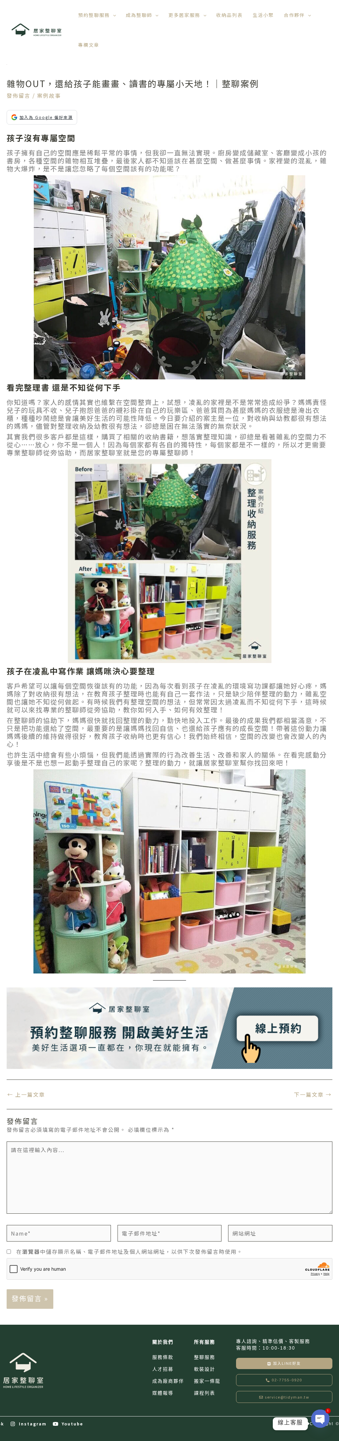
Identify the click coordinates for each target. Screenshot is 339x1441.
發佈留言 (18, 95)
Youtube (72, 1423)
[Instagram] (13, 1423)
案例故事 (49, 95)
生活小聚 (263, 15)
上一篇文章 (26, 1094)
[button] (113, 15)
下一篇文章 (313, 1094)
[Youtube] (55, 1423)
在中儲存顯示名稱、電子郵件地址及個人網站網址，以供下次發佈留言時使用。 (129, 1251)
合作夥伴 (294, 15)
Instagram (33, 1423)
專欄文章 (88, 44)
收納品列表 (229, 15)
